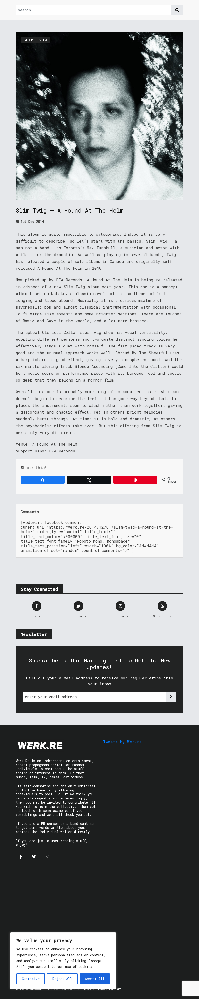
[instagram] (47, 856)
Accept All (94, 978)
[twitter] (34, 856)
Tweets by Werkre (122, 741)
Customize (31, 978)
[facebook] (20, 856)
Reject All (62, 978)
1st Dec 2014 (31, 221)
